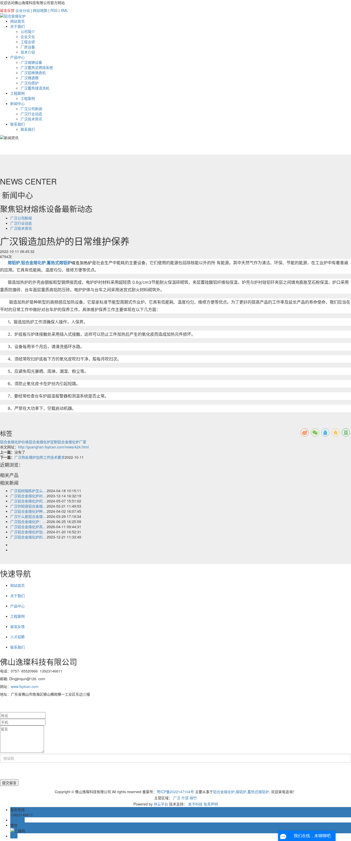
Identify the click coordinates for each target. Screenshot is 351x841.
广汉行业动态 (31, 113)
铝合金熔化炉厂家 (72, 441)
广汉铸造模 (30, 77)
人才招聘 (17, 636)
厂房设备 (28, 46)
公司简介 (28, 31)
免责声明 (211, 804)
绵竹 (193, 797)
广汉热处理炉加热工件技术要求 (39, 457)
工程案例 (17, 93)
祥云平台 (161, 804)
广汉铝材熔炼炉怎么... (28, 490)
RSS (54, 10)
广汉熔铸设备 (31, 62)
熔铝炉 (241, 791)
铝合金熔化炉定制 (43, 441)
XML (64, 10)
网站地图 (40, 10)
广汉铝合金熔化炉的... (28, 500)
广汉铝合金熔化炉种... (28, 511)
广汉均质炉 (30, 82)
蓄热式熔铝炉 (258, 791)
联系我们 (17, 124)
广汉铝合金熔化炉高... (28, 526)
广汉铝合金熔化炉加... (28, 531)
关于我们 (17, 26)
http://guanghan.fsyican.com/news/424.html (53, 446)
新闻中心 (17, 103)
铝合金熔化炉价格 (14, 441)
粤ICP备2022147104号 (175, 791)
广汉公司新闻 (31, 108)
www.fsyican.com (25, 686)
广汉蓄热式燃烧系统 (37, 67)
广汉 (176, 797)
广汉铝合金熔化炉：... (28, 521)
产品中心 (17, 57)
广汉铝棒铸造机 (33, 72)
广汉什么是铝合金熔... (28, 516)
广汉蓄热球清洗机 (35, 88)
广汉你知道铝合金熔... (28, 506)
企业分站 (22, 10)
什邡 (185, 797)
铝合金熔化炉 (224, 791)
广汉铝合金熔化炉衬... (28, 495)
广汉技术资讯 (31, 118)
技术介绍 (28, 52)
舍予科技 (195, 804)
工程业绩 (28, 41)
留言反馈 (7, 10)
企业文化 (28, 36)
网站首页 (17, 21)
